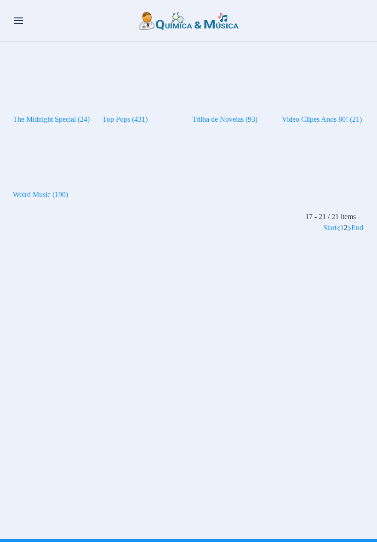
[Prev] (338, 227)
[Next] (349, 227)
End (357, 227)
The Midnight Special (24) (51, 119)
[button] (18, 20)
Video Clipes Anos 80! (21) (322, 119)
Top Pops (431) (125, 119)
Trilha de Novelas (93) (224, 119)
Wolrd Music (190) (40, 194)
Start (330, 227)
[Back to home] (188, 20)
